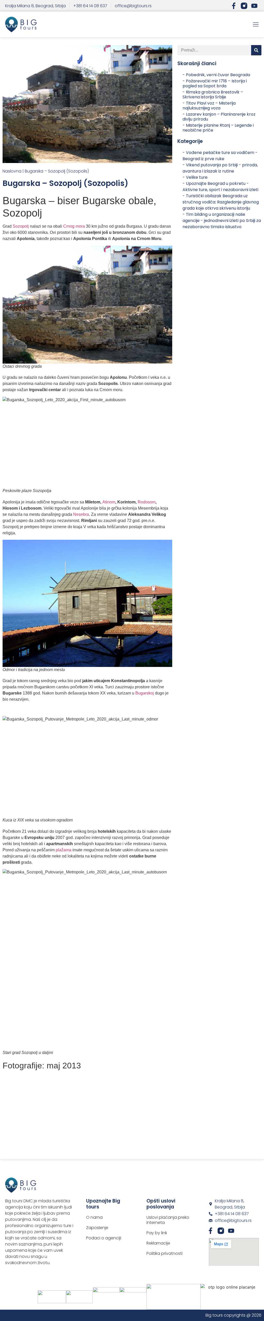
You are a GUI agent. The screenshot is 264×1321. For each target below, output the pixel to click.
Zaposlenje (97, 1227)
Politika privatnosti (164, 1253)
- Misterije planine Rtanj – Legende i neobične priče (218, 127)
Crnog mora (73, 226)
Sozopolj (21, 226)
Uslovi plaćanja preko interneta (167, 1220)
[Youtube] (254, 5)
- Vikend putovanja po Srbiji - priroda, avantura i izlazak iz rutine (220, 168)
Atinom (108, 502)
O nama (94, 1217)
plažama (63, 850)
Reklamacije (158, 1243)
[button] (255, 24)
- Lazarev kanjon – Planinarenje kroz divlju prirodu (219, 116)
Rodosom (146, 502)
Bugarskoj (144, 693)
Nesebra (81, 514)
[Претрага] (256, 50)
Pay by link (156, 1233)
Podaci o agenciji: (104, 1238)
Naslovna (12, 171)
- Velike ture (195, 177)
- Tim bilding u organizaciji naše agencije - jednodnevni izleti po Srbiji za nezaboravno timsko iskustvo (222, 220)
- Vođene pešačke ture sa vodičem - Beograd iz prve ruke (220, 156)
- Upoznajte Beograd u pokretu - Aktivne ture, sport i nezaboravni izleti (220, 187)
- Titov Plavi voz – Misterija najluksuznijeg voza (209, 105)
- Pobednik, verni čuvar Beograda (216, 75)
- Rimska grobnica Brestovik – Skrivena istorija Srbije (213, 94)
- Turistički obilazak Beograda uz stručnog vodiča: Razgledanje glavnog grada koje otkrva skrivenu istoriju (221, 202)
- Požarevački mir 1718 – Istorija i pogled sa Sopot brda (215, 83)
